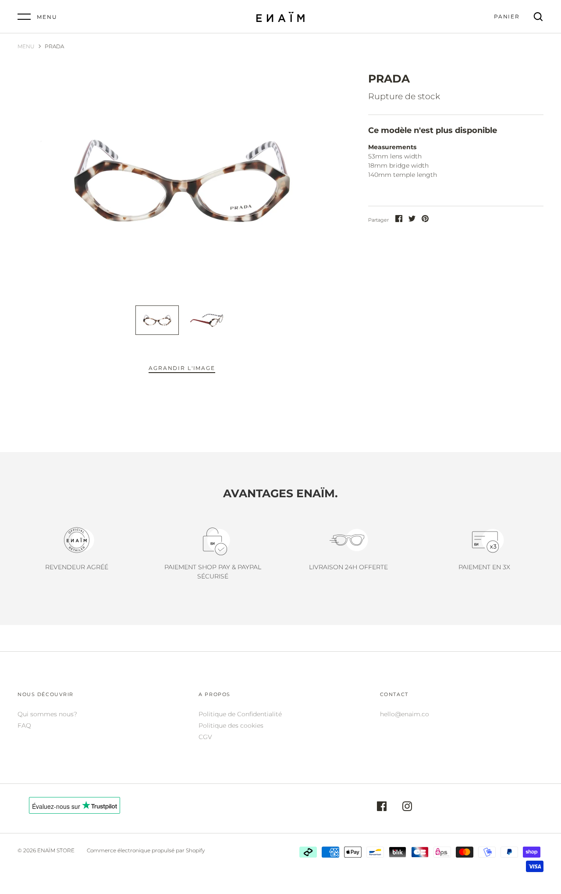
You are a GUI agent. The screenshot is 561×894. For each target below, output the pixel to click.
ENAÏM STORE (56, 850)
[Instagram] (407, 807)
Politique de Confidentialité (240, 714)
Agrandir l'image (182, 368)
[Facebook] (382, 807)
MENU (26, 46)
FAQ (24, 725)
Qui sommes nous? (47, 714)
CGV (205, 737)
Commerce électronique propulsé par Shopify (146, 850)
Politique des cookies (231, 725)
